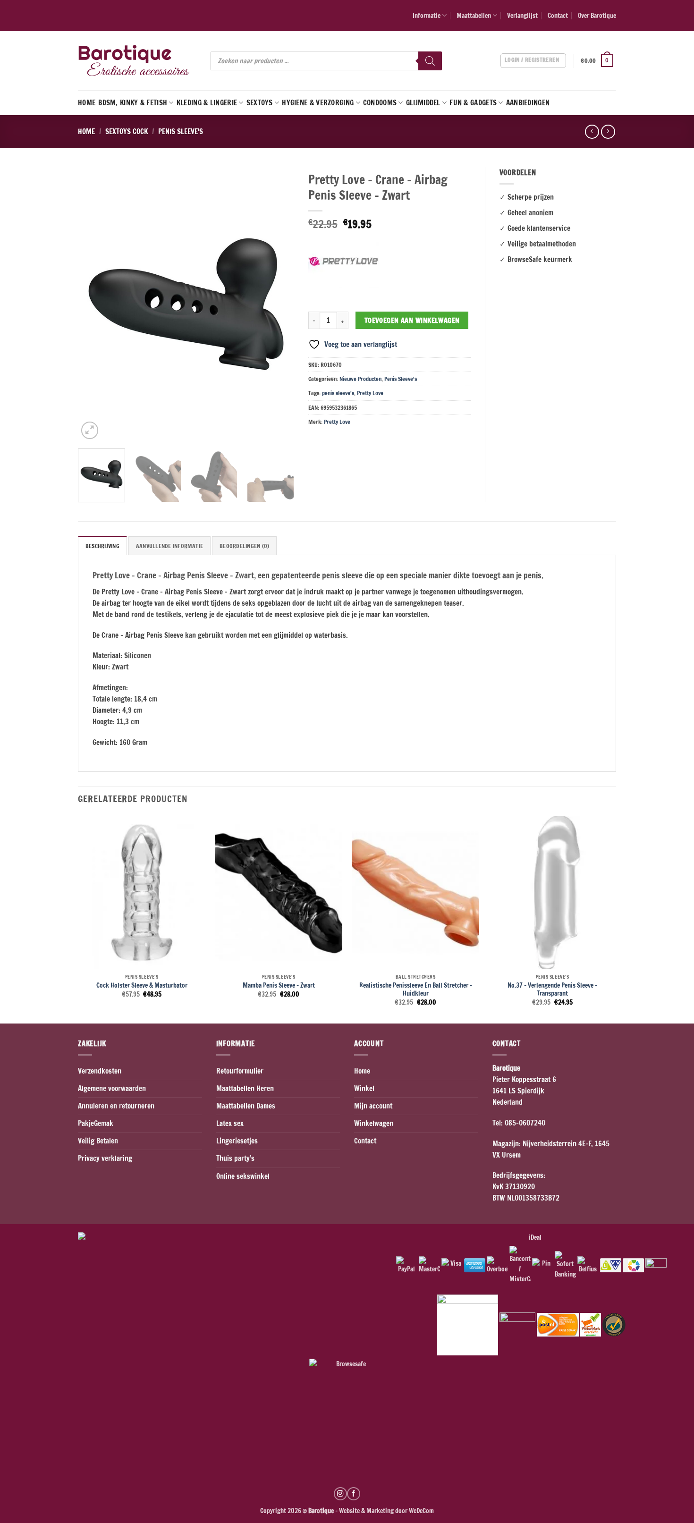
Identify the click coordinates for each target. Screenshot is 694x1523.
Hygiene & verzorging (318, 103)
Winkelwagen (373, 1123)
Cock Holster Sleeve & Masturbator (141, 985)
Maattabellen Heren (245, 1088)
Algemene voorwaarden (112, 1088)
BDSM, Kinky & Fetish (132, 103)
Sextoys (259, 103)
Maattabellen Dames (245, 1106)
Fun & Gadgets (473, 103)
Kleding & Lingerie (207, 103)
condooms (380, 103)
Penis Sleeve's (180, 131)
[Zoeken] (430, 60)
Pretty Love (370, 393)
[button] (598, 61)
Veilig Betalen (98, 1141)
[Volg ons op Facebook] (353, 1493)
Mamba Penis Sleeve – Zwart (279, 985)
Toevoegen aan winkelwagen (412, 320)
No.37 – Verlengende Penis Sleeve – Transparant (552, 989)
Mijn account (373, 1106)
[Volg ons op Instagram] (340, 1493)
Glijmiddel (423, 103)
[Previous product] (608, 132)
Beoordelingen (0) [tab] (244, 546)
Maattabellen (474, 15)
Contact (558, 15)
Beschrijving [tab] (102, 546)
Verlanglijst (522, 15)
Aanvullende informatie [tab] (169, 546)
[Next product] (592, 132)
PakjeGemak (95, 1123)
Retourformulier (239, 1071)
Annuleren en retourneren (116, 1106)
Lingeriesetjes (237, 1141)
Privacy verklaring (105, 1158)
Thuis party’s (235, 1158)
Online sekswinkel (243, 1176)
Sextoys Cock (126, 131)
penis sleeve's (338, 393)
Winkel (364, 1088)
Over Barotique (597, 15)
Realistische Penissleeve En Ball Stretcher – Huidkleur (415, 989)
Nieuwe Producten (360, 379)
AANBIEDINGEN (528, 103)
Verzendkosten (99, 1071)
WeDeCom (420, 1510)
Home (86, 103)
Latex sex (230, 1123)
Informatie (426, 15)
